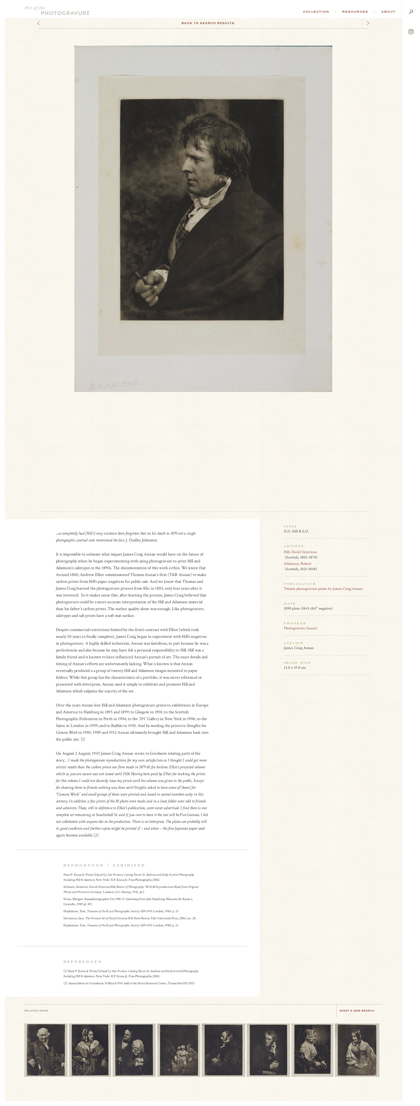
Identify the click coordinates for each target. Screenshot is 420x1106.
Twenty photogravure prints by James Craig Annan (323, 588)
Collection (316, 11)
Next (364, 23)
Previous (48, 23)
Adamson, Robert (297, 563)
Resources (355, 11)
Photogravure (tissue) (300, 628)
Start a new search (357, 1010)
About (388, 11)
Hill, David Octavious (300, 552)
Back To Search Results (208, 23)
